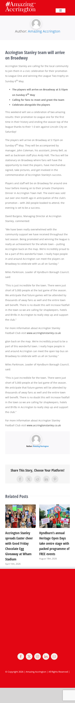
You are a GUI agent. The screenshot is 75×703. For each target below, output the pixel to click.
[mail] (54, 656)
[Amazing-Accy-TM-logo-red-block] (20, 2)
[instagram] (37, 656)
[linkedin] (46, 656)
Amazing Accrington (44, 31)
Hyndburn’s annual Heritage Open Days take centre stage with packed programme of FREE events (53, 543)
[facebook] (20, 656)
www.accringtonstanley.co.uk (44, 333)
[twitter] (29, 656)
